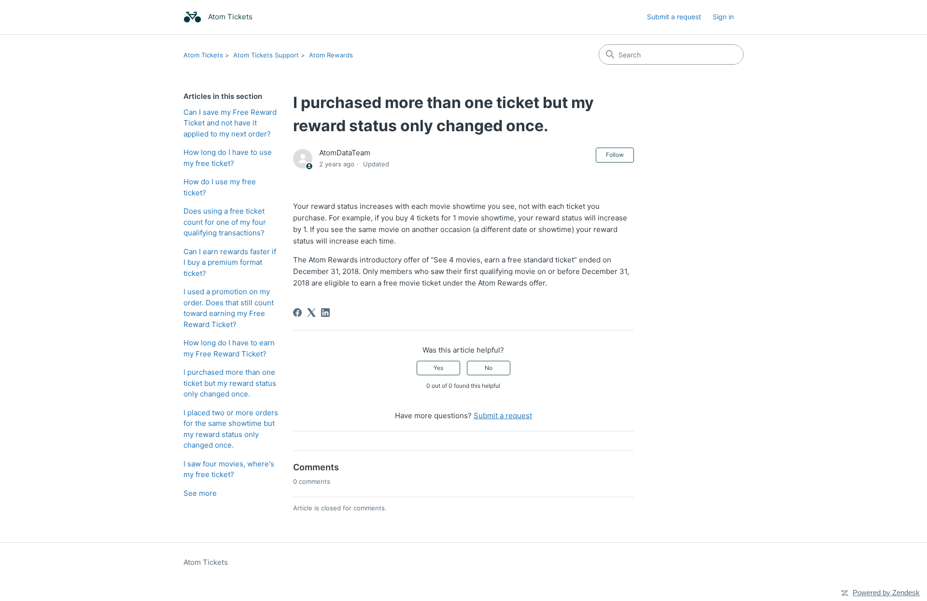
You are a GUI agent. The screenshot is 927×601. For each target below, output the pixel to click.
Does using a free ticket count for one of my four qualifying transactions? (224, 221)
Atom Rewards (331, 55)
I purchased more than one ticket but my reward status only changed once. (229, 383)
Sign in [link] (723, 17)
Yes (438, 367)
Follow (615, 154)
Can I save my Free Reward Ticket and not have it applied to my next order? (230, 123)
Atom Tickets (203, 55)
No (488, 367)
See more (200, 493)
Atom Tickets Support (266, 55)
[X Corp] (311, 312)
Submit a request (674, 17)
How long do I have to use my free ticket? (227, 158)
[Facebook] (297, 312)
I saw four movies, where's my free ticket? (228, 469)
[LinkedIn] (325, 312)
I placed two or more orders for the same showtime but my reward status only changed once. (230, 429)
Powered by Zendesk (886, 592)
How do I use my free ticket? (219, 187)
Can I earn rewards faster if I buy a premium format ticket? (229, 262)
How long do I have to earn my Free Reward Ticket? (229, 348)
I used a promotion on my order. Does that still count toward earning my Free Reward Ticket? (228, 308)
